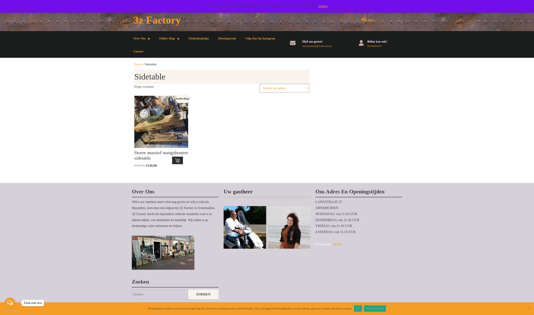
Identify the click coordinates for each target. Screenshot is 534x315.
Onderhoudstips (199, 38)
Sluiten (322, 6)
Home (138, 64)
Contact (139, 51)
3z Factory (157, 20)
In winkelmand (177, 160)
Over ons (140, 38)
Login (369, 20)
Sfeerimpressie (227, 38)
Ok (358, 308)
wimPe (336, 244)
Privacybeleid (375, 308)
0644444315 (374, 46)
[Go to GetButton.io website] (10, 311)
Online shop (167, 38)
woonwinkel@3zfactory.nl (317, 46)
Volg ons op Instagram (260, 38)
